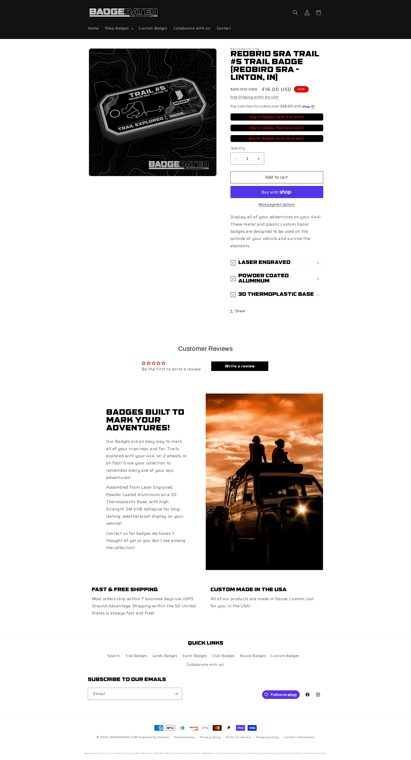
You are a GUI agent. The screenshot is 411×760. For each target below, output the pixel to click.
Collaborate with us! (205, 665)
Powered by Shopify (154, 737)
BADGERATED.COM (124, 737)
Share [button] (240, 311)
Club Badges (223, 656)
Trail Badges (136, 656)
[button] (119, 28)
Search (114, 656)
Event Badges (194, 656)
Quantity (237, 148)
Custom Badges (285, 656)
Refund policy (184, 737)
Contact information (299, 737)
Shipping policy (267, 737)
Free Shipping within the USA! (254, 96)
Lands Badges (164, 656)
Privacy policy (210, 737)
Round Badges (253, 656)
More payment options (277, 204)
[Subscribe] (176, 694)
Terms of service (238, 737)
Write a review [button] (239, 366)
